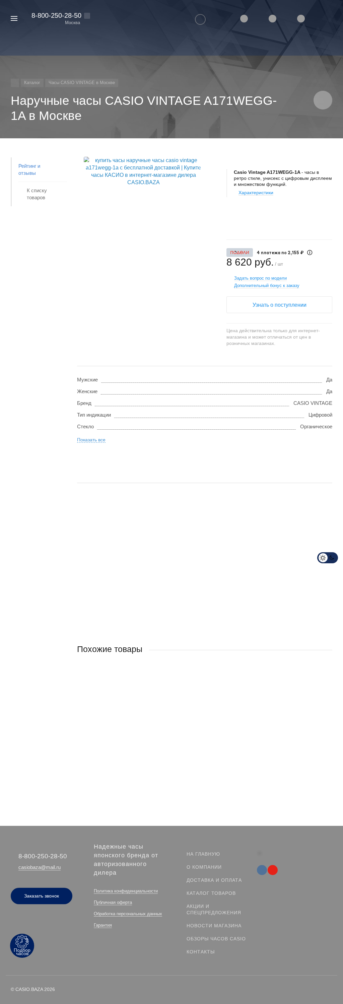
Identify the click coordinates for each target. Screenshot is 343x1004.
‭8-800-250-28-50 (56, 15)
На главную (203, 854)
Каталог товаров (211, 893)
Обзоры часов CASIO (216, 938)
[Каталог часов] (15, 83)
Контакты (201, 951)
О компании (204, 867)
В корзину (141, 765)
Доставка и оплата (214, 880)
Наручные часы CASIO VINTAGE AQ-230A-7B (130, 729)
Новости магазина (214, 925)
